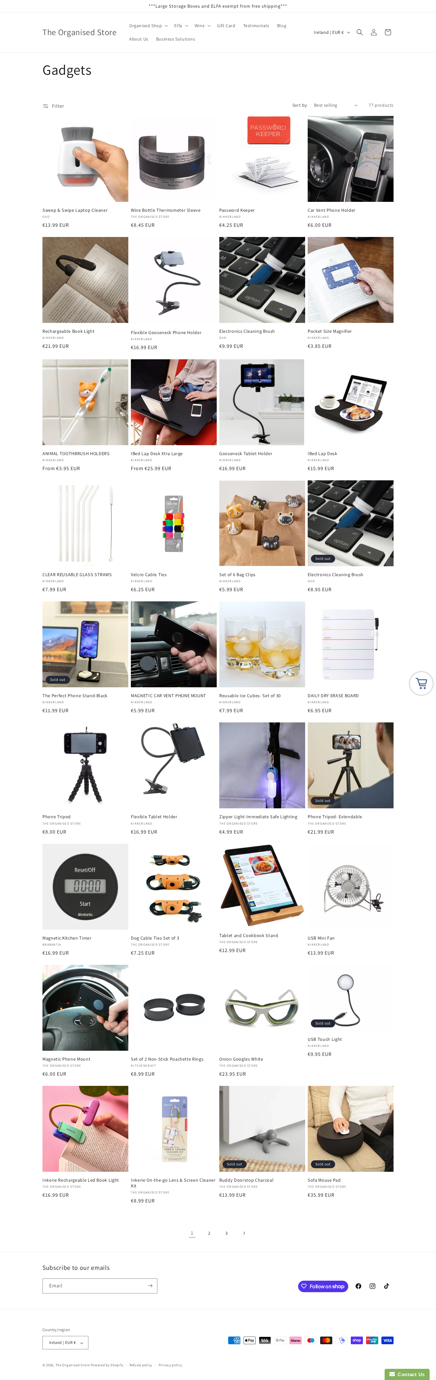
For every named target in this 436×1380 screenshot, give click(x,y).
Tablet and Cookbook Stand (248, 935)
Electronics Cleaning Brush (247, 331)
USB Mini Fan (321, 938)
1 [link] (192, 1233)
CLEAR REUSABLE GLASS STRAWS (77, 574)
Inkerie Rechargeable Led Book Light (80, 1180)
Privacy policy (170, 1365)
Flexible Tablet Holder (154, 817)
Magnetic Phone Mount (66, 1059)
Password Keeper (237, 210)
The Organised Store (73, 1365)
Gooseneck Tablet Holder (245, 453)
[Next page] (244, 1233)
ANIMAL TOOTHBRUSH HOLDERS (76, 453)
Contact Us (410, 1374)
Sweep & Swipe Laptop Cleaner (75, 210)
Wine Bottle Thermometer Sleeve (166, 210)
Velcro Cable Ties (149, 574)
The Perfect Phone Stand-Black (75, 695)
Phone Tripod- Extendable (335, 817)
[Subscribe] (150, 1285)
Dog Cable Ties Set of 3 (155, 938)
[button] (147, 25)
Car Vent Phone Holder (332, 210)
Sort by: (300, 105)
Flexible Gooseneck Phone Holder (166, 332)
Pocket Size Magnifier (330, 331)
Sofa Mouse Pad (324, 1180)
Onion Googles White (241, 1059)
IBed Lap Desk (322, 453)
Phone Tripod (56, 817)
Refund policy (141, 1365)
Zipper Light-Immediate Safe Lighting (258, 817)
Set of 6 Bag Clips (237, 574)
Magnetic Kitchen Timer (67, 938)
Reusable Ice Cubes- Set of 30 (250, 695)
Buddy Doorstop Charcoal (246, 1180)
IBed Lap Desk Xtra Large (157, 453)
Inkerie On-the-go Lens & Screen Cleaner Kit (173, 1183)
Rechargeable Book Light (68, 331)
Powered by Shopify (107, 1365)
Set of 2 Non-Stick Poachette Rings (167, 1059)
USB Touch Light (325, 1039)
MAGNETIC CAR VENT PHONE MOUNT (168, 695)
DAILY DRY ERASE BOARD (333, 695)
